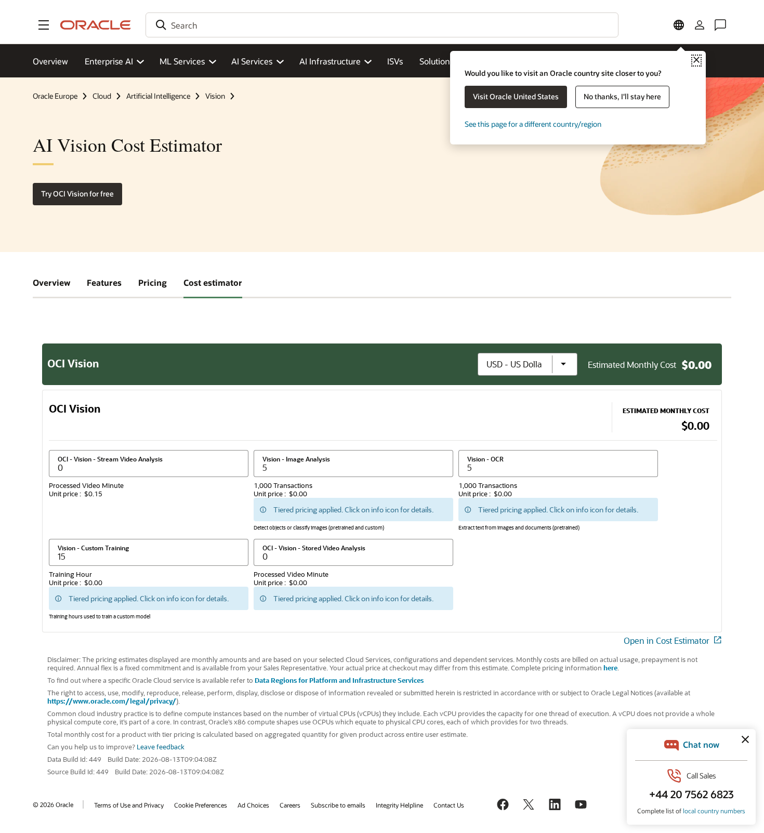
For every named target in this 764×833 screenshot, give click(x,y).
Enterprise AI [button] (109, 61)
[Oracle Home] (95, 25)
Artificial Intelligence (158, 96)
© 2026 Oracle (53, 804)
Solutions (436, 61)
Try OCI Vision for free (77, 194)
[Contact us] (720, 25)
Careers (290, 805)
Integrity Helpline (399, 805)
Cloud (102, 96)
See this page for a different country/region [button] (533, 124)
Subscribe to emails (338, 805)
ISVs (395, 61)
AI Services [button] (251, 61)
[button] (43, 25)
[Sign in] (699, 25)
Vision (215, 96)
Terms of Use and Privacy (129, 805)
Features (104, 282)
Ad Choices (253, 805)
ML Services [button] (182, 61)
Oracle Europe (55, 96)
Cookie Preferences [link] (200, 805)
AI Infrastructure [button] (330, 61)
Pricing (152, 282)
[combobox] (382, 24)
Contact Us (448, 805)
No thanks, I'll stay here (622, 96)
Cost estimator (212, 282)
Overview (50, 61)
